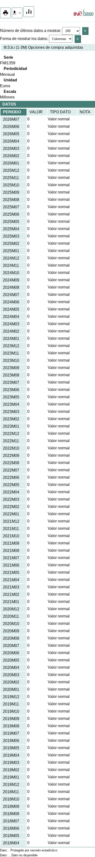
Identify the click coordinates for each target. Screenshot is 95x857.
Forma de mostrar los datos (23, 39)
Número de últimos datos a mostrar (30, 31)
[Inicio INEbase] (83, 13)
